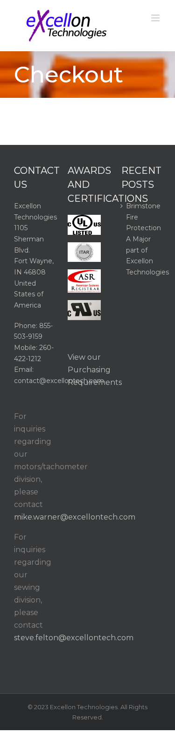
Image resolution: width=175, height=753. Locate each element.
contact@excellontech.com (59, 380)
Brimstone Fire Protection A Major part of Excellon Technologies (141, 239)
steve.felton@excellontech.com (73, 637)
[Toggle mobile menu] (156, 18)
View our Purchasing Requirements (95, 370)
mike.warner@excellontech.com (74, 517)
